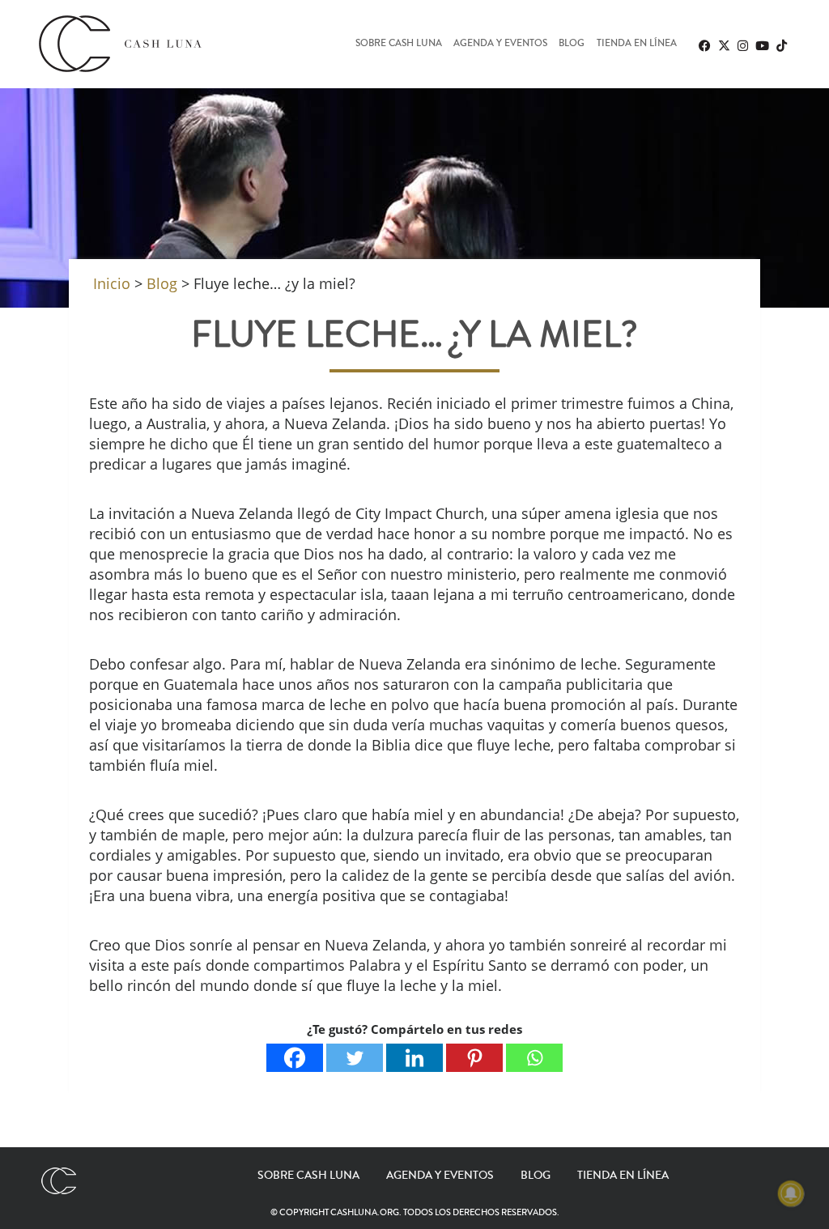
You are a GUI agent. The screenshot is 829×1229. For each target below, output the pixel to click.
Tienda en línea (637, 44)
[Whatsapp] (534, 1058)
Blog (572, 44)
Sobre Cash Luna (398, 44)
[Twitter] (354, 1058)
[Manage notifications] (791, 1193)
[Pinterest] (474, 1058)
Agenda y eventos (500, 44)
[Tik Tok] (781, 45)
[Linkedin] (414, 1058)
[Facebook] (294, 1058)
